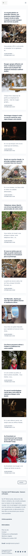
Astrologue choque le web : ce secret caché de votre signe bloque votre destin (13, 117)
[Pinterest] (22, 551)
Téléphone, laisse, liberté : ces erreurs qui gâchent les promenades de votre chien (13, 207)
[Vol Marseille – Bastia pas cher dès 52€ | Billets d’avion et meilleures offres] (14, 314)
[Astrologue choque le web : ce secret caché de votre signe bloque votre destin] (14, 131)
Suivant (21, 482)
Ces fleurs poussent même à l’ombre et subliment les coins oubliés (13, 346)
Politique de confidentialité (10, 534)
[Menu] (25, 2)
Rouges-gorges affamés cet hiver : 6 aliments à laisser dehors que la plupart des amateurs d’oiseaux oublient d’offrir (13, 67)
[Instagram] (20, 551)
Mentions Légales (7, 536)
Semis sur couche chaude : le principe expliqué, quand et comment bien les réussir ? (14, 161)
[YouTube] (25, 551)
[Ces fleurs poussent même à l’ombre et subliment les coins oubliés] (14, 360)
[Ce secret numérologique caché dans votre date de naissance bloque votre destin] (14, 407)
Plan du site (5, 530)
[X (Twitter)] (18, 551)
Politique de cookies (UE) (9, 538)
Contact (4, 532)
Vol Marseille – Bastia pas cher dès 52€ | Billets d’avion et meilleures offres (14, 300)
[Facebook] (15, 551)
